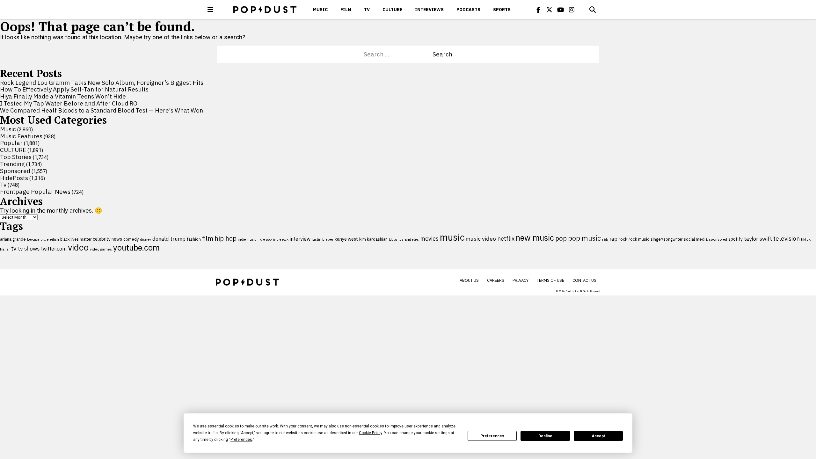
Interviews (429, 9)
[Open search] (592, 9)
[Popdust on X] (549, 9)
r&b (605, 239)
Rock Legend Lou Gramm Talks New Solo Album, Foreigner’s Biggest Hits (101, 82)
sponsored (718, 239)
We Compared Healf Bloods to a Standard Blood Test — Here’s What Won (101, 110)
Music (320, 9)
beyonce (33, 239)
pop (561, 238)
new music (535, 237)
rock (623, 239)
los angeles (408, 239)
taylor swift (758, 238)
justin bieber (322, 239)
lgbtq (393, 239)
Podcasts (468, 9)
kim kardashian (373, 239)
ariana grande (13, 239)
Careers (495, 280)
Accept (598, 436)
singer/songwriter (666, 239)
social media (696, 239)
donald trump (169, 238)
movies (429, 238)
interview (300, 239)
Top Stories (16, 157)
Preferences (492, 436)
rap (613, 238)
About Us (469, 280)
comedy (131, 239)
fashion (194, 239)
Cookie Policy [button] (370, 433)
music (452, 237)
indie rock (280, 239)
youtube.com (136, 247)
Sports (502, 9)
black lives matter (75, 239)
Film (345, 9)
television (786, 238)
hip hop (226, 238)
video (78, 247)
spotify (735, 239)
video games (101, 249)
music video (481, 238)
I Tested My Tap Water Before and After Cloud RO (68, 103)
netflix (505, 238)
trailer (5, 249)
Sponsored (15, 171)
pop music (584, 238)
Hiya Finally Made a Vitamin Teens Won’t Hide (63, 96)
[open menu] (210, 9)
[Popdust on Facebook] (538, 9)
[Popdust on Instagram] (572, 9)
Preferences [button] (241, 439)
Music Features (21, 136)
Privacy (520, 280)
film (207, 238)
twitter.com (54, 248)
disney (145, 239)
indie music (247, 239)
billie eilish (49, 239)
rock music (639, 239)
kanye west (346, 239)
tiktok (806, 239)
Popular (11, 143)
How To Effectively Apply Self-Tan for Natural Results (74, 89)
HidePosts (14, 178)
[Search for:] (398, 54)
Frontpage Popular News (35, 191)
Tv (367, 9)
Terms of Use (550, 280)
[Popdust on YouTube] (560, 9)
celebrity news (107, 239)
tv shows (29, 248)
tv (14, 248)
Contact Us (584, 280)
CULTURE (392, 9)
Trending (12, 164)
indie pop (265, 239)
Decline (545, 436)
